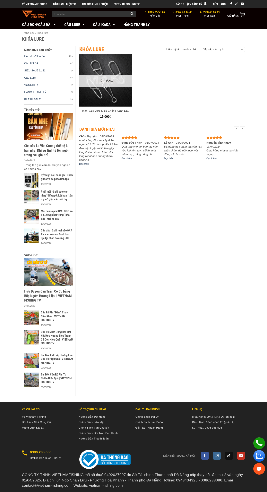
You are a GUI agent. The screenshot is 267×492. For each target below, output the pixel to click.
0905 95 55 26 (156, 14)
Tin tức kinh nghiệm (95, 4)
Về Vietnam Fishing (34, 4)
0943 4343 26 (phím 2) (220, 422)
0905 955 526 (213, 427)
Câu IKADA (102, 24)
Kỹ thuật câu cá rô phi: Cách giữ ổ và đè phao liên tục (57, 177)
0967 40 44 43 (183, 14)
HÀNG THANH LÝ (35, 92)
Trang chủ (28, 32)
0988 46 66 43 (211, 14)
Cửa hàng (219, 4)
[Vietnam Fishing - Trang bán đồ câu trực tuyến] (34, 14)
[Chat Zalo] (259, 456)
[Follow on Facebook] (231, 4)
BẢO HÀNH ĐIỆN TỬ (64, 4)
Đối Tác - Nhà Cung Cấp (37, 422)
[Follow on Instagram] (217, 456)
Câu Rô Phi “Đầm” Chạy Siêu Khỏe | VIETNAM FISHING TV (54, 316)
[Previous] (236, 128)
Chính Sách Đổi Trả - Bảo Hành (98, 433)
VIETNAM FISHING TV (127, 4)
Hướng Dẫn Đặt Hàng (92, 416)
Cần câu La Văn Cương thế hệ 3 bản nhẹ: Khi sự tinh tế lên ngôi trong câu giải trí (46, 150)
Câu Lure (72, 24)
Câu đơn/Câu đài (36, 24)
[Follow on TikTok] (236, 4)
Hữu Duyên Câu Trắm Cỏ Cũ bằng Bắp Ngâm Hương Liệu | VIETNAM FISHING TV (48, 295)
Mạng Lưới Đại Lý (33, 427)
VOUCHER (31, 84)
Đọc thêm (84, 164)
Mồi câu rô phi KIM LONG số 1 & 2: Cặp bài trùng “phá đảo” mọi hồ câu (57, 215)
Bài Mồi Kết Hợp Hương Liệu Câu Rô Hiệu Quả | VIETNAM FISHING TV (57, 359)
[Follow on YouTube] (242, 4)
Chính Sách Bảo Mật (91, 422)
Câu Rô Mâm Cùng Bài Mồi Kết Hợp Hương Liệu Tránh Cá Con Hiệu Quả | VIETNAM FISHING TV (57, 337)
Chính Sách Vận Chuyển (94, 427)
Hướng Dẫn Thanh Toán (94, 438)
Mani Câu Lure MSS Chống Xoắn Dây (105, 110)
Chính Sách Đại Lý (147, 416)
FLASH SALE (32, 99)
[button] (191, 4)
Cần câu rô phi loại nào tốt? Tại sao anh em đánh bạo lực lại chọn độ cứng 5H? (56, 234)
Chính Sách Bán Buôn (149, 422)
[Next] (242, 128)
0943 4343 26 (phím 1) (221, 416)
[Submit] (132, 14)
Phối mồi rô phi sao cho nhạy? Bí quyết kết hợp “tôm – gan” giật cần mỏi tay (57, 195)
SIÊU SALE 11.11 (35, 70)
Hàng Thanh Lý (137, 24)
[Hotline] (259, 443)
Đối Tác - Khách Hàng (149, 427)
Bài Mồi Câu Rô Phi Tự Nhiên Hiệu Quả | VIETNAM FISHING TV (56, 378)
